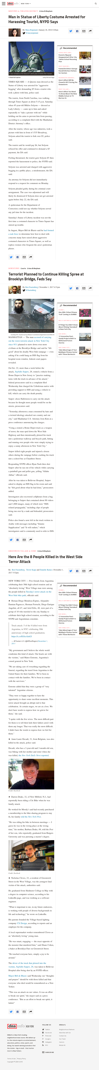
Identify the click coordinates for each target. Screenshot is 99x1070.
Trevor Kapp (31, 569)
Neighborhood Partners (66, 1029)
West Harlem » (64, 66)
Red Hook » (63, 334)
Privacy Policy (21, 1058)
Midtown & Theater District (23, 11)
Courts (23, 268)
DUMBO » (62, 310)
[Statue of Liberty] (31, 56)
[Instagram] (43, 1042)
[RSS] (43, 1045)
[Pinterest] (42, 1036)
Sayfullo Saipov (22, 371)
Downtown (13, 268)
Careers (61, 1042)
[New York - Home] (12, 3)
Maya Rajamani (31, 30)
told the (31, 816)
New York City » (65, 347)
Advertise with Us (65, 1032)
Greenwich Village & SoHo (22, 551)
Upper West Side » (65, 52)
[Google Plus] (43, 1039)
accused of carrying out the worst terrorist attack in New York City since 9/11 (29, 341)
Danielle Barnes (45, 569)
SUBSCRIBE (49, 1052)
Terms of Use (11, 1058)
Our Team (62, 1039)
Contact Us (62, 1036)
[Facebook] (43, 1032)
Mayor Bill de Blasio (17, 975)
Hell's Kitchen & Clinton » (68, 321)
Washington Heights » (67, 78)
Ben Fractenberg (31, 287)
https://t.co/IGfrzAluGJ (21, 636)
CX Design (22, 923)
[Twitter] (43, 1029)
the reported (34, 755)
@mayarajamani (32, 33)
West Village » (64, 89)
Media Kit (62, 1045)
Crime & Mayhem (45, 11)
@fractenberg (31, 290)
